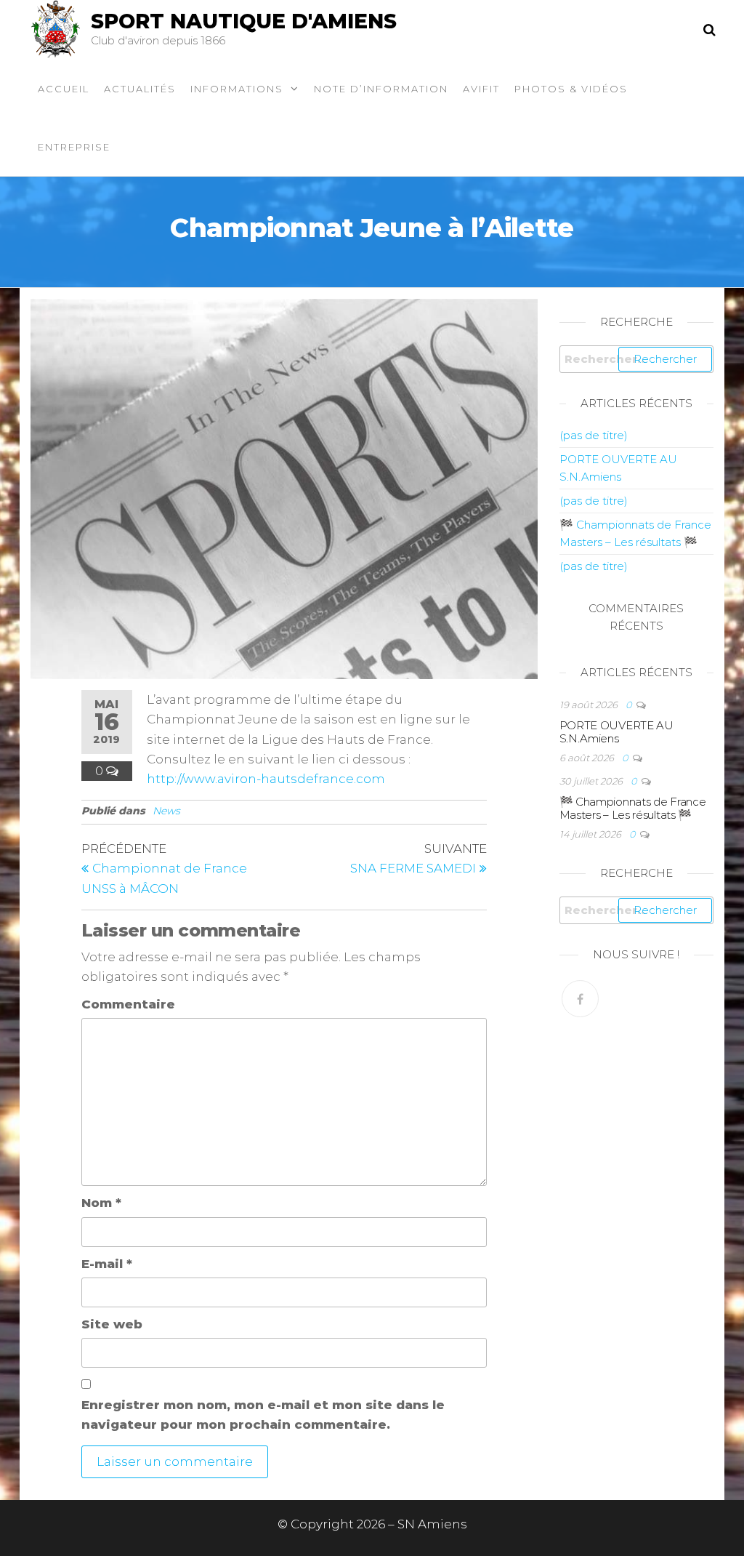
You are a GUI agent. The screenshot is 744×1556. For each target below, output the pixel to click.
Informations (236, 89)
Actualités (140, 89)
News (166, 810)
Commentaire (128, 1004)
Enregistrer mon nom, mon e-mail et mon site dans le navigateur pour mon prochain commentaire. (263, 1414)
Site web (111, 1324)
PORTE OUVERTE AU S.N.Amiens (616, 731)
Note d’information (381, 89)
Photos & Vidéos (571, 89)
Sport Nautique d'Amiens (244, 21)
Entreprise (74, 147)
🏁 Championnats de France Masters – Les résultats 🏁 (632, 808)
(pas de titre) (593, 435)
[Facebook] (580, 998)
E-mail (106, 1263)
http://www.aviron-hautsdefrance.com (266, 778)
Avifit (481, 89)
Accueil (63, 89)
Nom (101, 1202)
